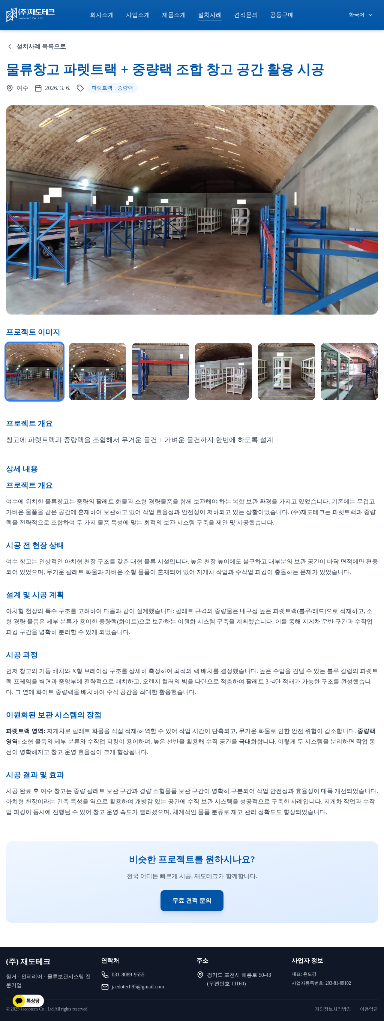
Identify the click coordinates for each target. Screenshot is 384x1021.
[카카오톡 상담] (28, 1001)
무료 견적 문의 (192, 900)
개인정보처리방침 (333, 1009)
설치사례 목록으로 (41, 46)
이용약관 (369, 1009)
